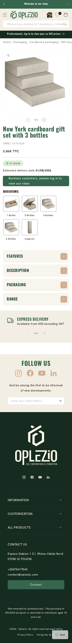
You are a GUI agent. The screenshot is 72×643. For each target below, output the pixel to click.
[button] (5, 15)
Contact (36, 585)
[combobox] (36, 24)
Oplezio (23, 629)
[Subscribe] (60, 401)
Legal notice (56, 629)
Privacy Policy (25, 634)
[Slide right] (44, 120)
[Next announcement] (68, 4)
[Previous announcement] (4, 4)
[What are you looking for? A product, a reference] (64, 24)
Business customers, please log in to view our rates (35, 180)
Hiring (40, 634)
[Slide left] (28, 120)
